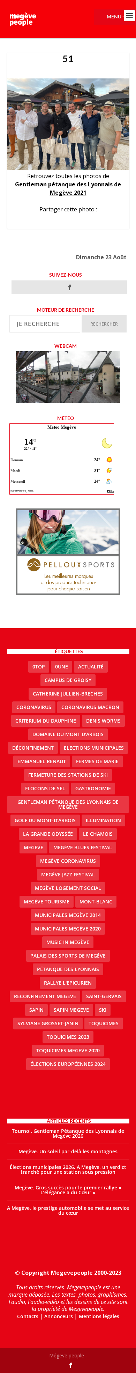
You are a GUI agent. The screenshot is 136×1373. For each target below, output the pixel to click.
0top (38, 666)
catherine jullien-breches (68, 693)
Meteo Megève (61, 427)
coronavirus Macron (90, 707)
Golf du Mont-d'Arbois (45, 820)
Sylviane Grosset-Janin (47, 1023)
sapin (36, 1009)
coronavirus (33, 707)
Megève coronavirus (68, 861)
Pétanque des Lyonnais (68, 969)
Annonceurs (58, 1316)
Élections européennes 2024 (68, 1064)
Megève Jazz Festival (68, 874)
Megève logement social (68, 888)
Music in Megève (67, 942)
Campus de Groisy (68, 680)
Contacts (27, 1316)
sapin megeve (71, 1009)
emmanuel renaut (41, 761)
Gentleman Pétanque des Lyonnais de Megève (68, 804)
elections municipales (94, 747)
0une (61, 666)
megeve (33, 847)
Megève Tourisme (46, 901)
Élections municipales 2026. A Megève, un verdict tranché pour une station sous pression (68, 1169)
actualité (91, 666)
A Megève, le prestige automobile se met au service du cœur (68, 1210)
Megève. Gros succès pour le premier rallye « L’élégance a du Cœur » (68, 1190)
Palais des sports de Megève (68, 955)
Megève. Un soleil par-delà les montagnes (68, 1151)
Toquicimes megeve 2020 (68, 1050)
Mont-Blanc (96, 901)
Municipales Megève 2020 (68, 928)
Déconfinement (33, 747)
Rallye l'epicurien (68, 982)
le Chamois (98, 834)
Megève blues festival (82, 847)
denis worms (103, 720)
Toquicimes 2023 (68, 1037)
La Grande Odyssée (48, 834)
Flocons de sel (45, 788)
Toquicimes (104, 1023)
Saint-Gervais (104, 996)
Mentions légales (99, 1316)
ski (102, 1009)
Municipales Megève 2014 (68, 915)
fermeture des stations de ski (68, 775)
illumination (103, 820)
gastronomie (93, 788)
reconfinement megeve (45, 996)
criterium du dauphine (45, 720)
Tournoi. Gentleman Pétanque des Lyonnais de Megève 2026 (68, 1133)
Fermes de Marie (97, 761)
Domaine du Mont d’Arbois (68, 734)
